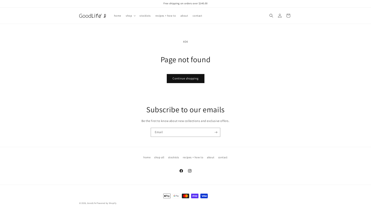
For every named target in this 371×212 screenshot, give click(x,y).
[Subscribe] (216, 132)
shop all (159, 157)
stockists (173, 157)
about (210, 157)
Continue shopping (186, 78)
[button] (130, 16)
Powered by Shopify (107, 203)
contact (223, 157)
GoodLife (91, 203)
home (147, 157)
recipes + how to (193, 157)
